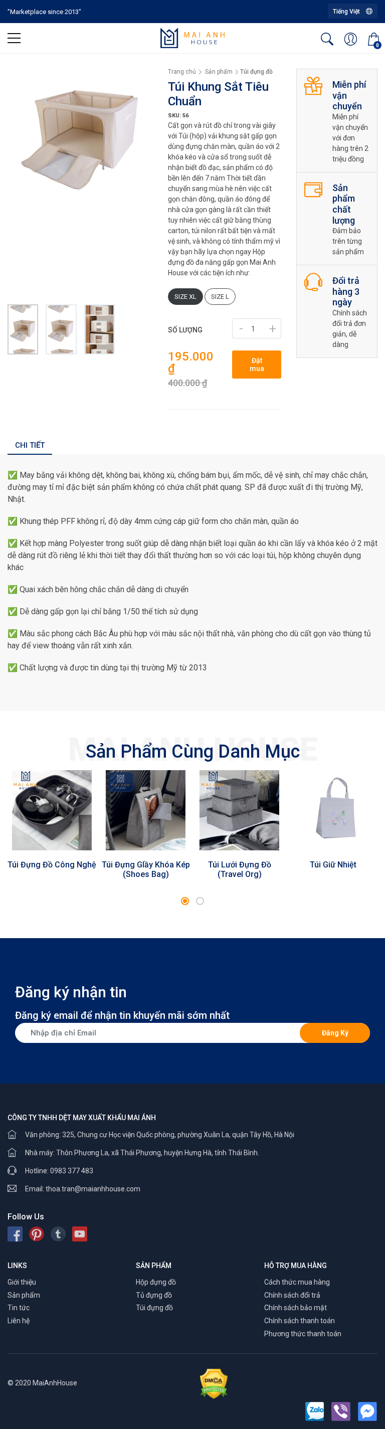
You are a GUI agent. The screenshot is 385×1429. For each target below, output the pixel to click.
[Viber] (340, 1411)
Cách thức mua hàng (297, 1282)
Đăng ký (335, 1033)
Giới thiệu (22, 1282)
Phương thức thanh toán (302, 1334)
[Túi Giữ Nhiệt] (333, 810)
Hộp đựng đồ (156, 1282)
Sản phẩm (24, 1295)
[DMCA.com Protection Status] (214, 1383)
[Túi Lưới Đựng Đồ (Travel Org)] (239, 810)
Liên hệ (19, 1321)
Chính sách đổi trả (292, 1295)
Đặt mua (257, 364)
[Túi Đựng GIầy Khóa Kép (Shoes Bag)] (145, 810)
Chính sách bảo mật (295, 1308)
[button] (184, 901)
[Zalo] (314, 1411)
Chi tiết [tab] (30, 445)
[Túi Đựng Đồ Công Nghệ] (52, 810)
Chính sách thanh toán (299, 1321)
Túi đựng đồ (154, 1308)
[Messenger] (367, 1411)
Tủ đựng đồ (154, 1295)
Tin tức (19, 1308)
